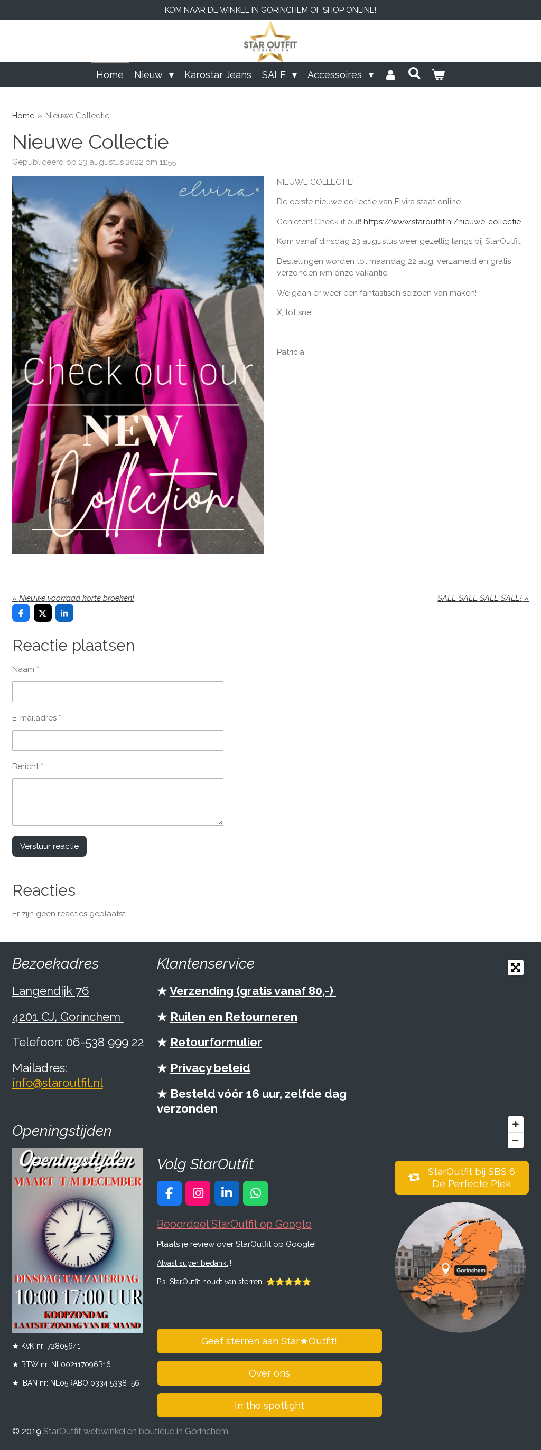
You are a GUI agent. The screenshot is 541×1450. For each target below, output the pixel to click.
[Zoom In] (516, 1124)
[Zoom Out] (516, 1140)
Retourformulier (216, 1042)
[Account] (391, 74)
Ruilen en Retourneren (233, 1016)
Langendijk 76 (50, 991)
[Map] (462, 1053)
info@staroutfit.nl (57, 1082)
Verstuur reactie (49, 846)
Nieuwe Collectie (77, 115)
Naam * (25, 669)
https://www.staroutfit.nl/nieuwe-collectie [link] (442, 221)
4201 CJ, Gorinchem (68, 1016)
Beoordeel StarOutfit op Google (234, 1224)
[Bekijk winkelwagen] (438, 74)
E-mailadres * (36, 718)
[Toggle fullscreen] (516, 967)
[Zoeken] (414, 73)
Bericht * (27, 766)
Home (23, 115)
